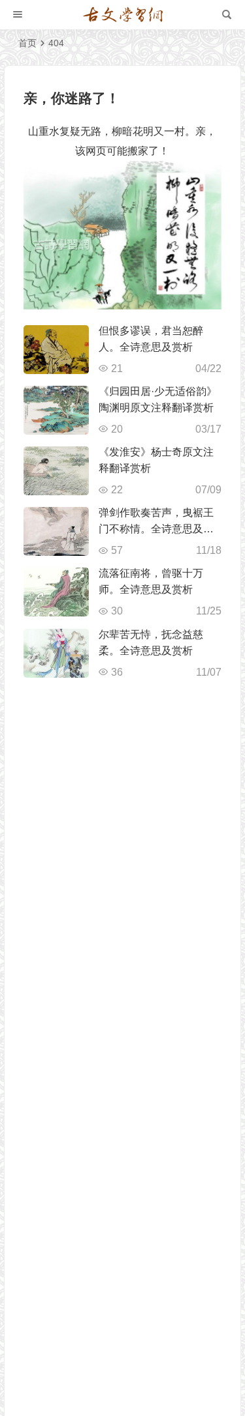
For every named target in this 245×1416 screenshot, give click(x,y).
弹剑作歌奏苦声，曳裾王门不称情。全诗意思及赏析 (156, 529)
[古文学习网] (123, 15)
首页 (27, 43)
